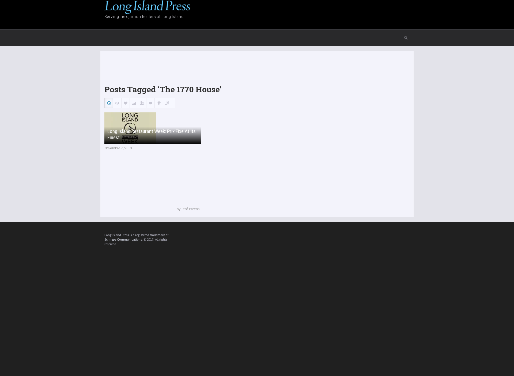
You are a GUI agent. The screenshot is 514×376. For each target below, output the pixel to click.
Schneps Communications (123, 239)
